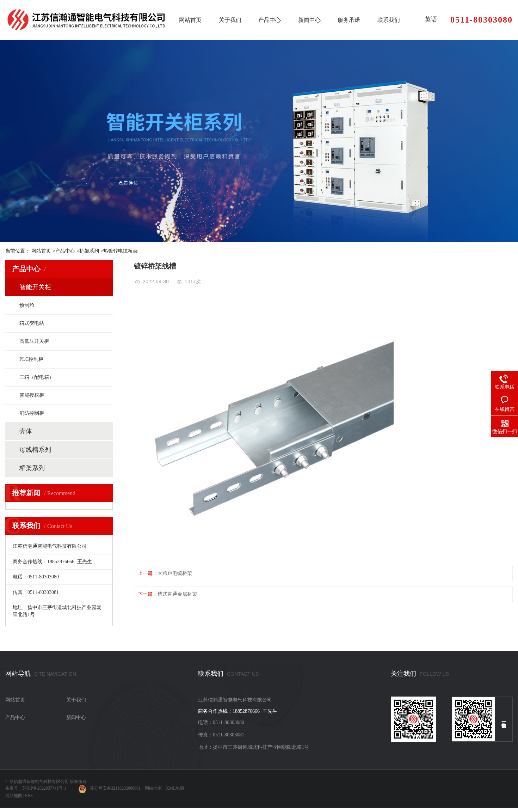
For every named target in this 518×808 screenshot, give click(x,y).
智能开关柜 (35, 287)
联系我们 (388, 20)
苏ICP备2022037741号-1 (44, 788)
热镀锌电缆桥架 (120, 251)
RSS (29, 795)
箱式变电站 (31, 323)
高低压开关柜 (34, 341)
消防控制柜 (31, 413)
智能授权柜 (31, 395)
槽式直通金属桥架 (177, 594)
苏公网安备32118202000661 (113, 788)
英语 (431, 19)
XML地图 (175, 788)
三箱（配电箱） (36, 377)
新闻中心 (309, 20)
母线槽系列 (35, 449)
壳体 (25, 431)
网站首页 (190, 20)
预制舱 (26, 305)
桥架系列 (89, 251)
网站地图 (153, 788)
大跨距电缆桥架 (175, 573)
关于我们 (230, 20)
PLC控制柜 (31, 359)
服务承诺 (349, 20)
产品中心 (269, 20)
